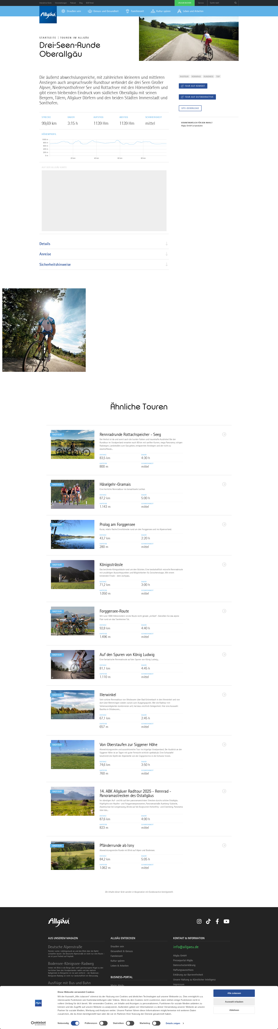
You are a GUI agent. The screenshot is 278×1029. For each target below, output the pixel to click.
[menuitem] (71, 11)
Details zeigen (173, 1023)
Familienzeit (117, 956)
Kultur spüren (118, 960)
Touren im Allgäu (74, 37)
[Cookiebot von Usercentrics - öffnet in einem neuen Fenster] (38, 1023)
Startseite (47, 37)
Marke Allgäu (117, 985)
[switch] (103, 1023)
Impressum (178, 984)
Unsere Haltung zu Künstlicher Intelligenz (194, 979)
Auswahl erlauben (234, 1001)
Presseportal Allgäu (183, 960)
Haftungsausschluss (183, 969)
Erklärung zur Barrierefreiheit (188, 974)
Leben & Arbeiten (120, 965)
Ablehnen (234, 1010)
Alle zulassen (234, 993)
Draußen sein (117, 946)
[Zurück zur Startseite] (48, 14)
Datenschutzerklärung (184, 965)
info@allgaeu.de (186, 947)
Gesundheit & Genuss (122, 951)
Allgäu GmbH (180, 955)
